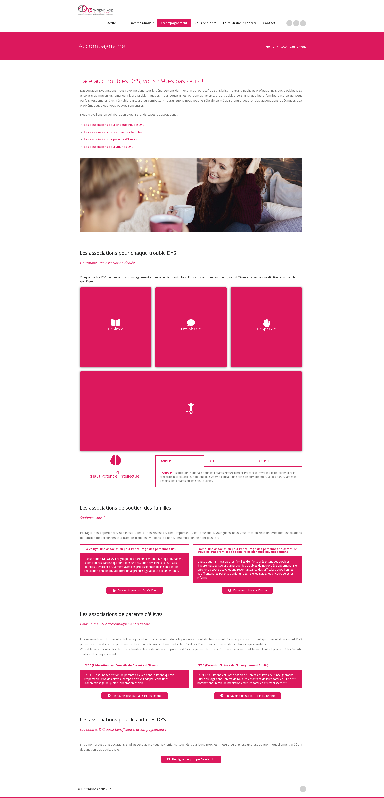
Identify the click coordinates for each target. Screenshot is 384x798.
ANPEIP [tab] (166, 461)
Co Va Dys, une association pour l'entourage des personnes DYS (130, 549)
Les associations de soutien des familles (113, 132)
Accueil (112, 23)
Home (270, 46)
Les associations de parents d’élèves (110, 139)
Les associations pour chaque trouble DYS (114, 125)
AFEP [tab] (213, 461)
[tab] (134, 549)
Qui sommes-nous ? (139, 23)
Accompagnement (174, 23)
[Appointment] (95, 10)
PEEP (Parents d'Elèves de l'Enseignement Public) (232, 665)
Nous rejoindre (205, 23)
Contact (269, 23)
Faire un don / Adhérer (239, 23)
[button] (134, 590)
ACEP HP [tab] (264, 461)
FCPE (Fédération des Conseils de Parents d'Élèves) (121, 665)
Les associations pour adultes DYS (108, 147)
